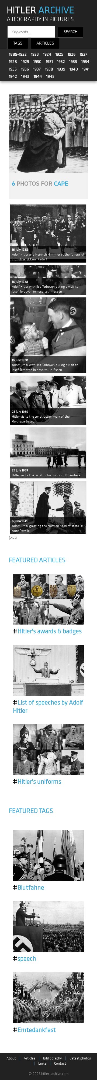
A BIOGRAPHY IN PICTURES (40, 19)
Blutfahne (28, 888)
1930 (37, 61)
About (11, 1058)
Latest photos (80, 1058)
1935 (13, 69)
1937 (37, 69)
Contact (60, 1063)
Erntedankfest (34, 1030)
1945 (50, 76)
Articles (29, 1058)
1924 (47, 54)
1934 (85, 61)
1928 (13, 61)
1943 (25, 76)
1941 (85, 69)
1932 (61, 61)
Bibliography (52, 1058)
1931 (49, 61)
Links (42, 1063)
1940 (74, 69)
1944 (38, 76)
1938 (49, 69)
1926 (71, 54)
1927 (83, 54)
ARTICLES (45, 43)
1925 (59, 54)
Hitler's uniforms (37, 782)
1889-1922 (18, 54)
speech (24, 959)
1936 (25, 69)
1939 (61, 69)
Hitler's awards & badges (47, 631)
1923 (35, 54)
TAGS (17, 43)
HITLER (40, 10)
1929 (25, 61)
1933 (73, 61)
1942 (13, 76)
